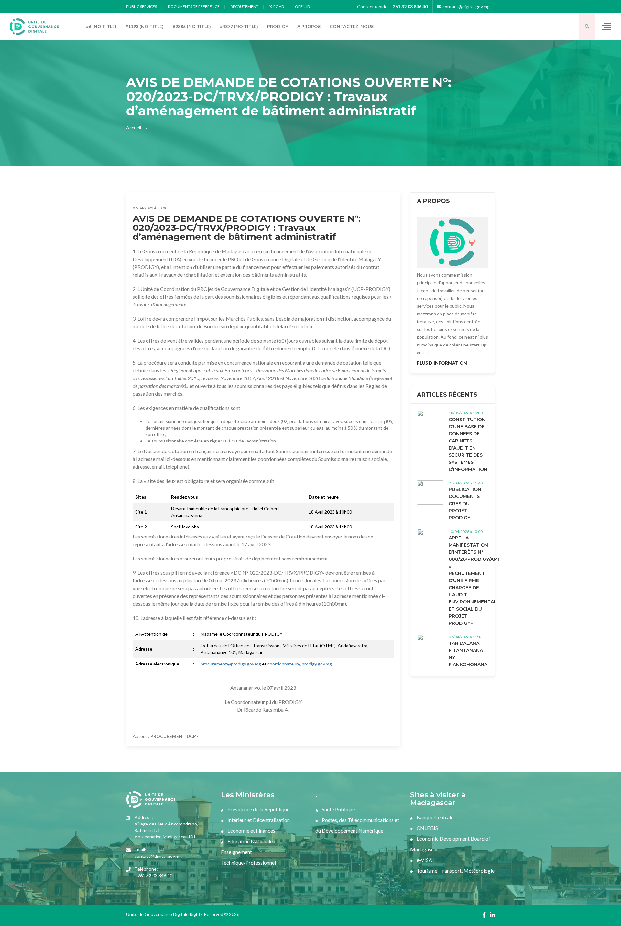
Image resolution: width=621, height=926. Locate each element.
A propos (309, 26)
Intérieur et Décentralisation (258, 820)
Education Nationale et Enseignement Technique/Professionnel (249, 852)
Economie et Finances (250, 830)
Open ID (302, 6)
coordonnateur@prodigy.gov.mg (299, 663)
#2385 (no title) (192, 26)
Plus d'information (442, 363)
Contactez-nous (352, 26)
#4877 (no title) (239, 26)
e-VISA (424, 860)
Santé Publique (338, 809)
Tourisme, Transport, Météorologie (455, 870)
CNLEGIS (427, 828)
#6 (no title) (101, 26)
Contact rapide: (392, 6)
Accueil (133, 127)
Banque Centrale (434, 817)
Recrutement (244, 6)
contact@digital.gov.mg (465, 6)
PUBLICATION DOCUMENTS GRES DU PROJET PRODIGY (465, 503)
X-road (276, 6)
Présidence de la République (257, 809)
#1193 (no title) (144, 26)
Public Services (141, 6)
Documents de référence (194, 6)
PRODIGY (277, 26)
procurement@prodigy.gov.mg (231, 663)
